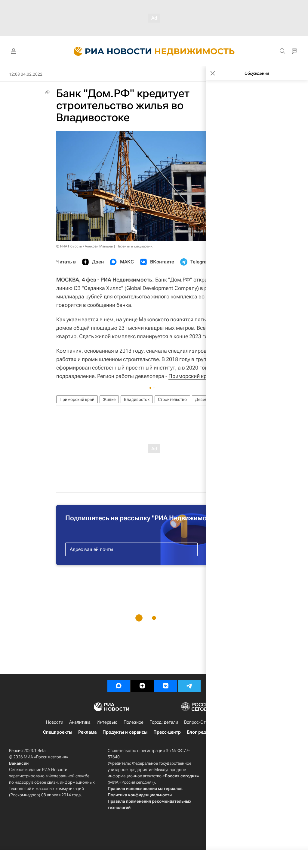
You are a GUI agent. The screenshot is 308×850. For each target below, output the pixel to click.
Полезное (133, 722)
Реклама (87, 732)
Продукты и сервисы (125, 732)
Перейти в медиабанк (134, 246)
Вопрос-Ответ (198, 722)
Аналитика (80, 722)
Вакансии (19, 763)
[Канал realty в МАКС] (118, 686)
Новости (54, 722)
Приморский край (190, 376)
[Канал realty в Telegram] (189, 686)
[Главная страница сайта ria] (109, 51)
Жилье (109, 399)
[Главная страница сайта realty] (154, 51)
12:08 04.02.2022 (25, 74)
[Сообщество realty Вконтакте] (165, 686)
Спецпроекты (57, 732)
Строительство (172, 399)
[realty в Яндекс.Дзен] (142, 686)
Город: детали (163, 722)
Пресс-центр (167, 732)
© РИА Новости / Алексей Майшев (84, 246)
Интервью (107, 722)
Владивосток (136, 399)
